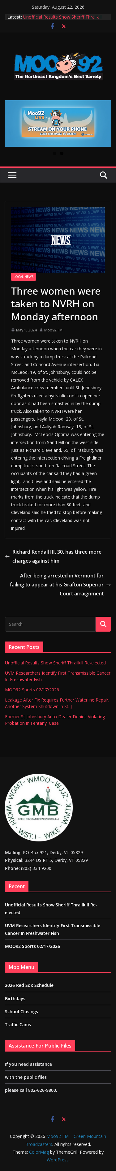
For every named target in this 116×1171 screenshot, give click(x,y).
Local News (23, 276)
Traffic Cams (18, 1024)
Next (104, 123)
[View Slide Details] (58, 123)
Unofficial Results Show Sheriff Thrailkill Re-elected (55, 663)
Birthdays (15, 998)
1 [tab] (54, 153)
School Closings (21, 1011)
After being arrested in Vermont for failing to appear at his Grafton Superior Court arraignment (57, 584)
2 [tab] (61, 153)
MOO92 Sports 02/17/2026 (32, 690)
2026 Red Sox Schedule (29, 985)
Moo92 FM (53, 330)
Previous (12, 123)
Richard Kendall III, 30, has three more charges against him (56, 556)
